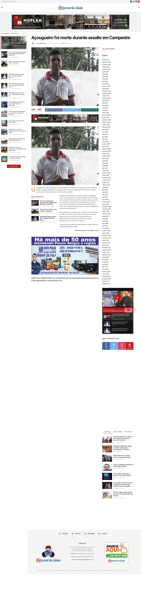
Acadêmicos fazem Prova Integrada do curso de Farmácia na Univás (17, 131)
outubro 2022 (105, 153)
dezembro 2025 (106, 62)
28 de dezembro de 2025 (46, 221)
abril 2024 (105, 110)
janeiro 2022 (105, 175)
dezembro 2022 (106, 148)
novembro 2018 (106, 250)
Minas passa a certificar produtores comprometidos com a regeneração (17, 149)
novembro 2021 (106, 180)
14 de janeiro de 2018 (54, 43)
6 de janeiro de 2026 (45, 213)
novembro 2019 (106, 238)
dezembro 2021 (106, 177)
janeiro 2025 (105, 88)
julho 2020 (105, 218)
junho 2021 (105, 192)
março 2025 (105, 83)
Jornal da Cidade (41, 43)
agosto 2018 (105, 257)
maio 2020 (105, 223)
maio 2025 (105, 79)
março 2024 (105, 112)
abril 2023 (105, 139)
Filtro (24, 33)
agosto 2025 (105, 71)
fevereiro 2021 (106, 201)
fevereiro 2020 (106, 230)
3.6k (55, 221)
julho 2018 (105, 259)
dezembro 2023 (106, 120)
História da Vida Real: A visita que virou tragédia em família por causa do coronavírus (123, 438)
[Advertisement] (118, 377)
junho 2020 (105, 221)
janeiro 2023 (105, 146)
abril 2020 (105, 226)
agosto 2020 (105, 216)
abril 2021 (105, 197)
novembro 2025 (106, 64)
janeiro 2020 (105, 233)
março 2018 (105, 269)
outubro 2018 (105, 252)
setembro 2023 (106, 127)
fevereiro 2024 (106, 115)
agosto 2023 (105, 129)
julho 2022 (105, 161)
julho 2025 (105, 74)
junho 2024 (105, 105)
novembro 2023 (106, 122)
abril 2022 (105, 168)
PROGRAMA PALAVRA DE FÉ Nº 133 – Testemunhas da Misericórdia (17, 104)
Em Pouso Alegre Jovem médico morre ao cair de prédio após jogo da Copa (123, 493)
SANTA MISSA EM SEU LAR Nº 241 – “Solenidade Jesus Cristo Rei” (17, 94)
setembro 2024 (106, 98)
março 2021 (105, 199)
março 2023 (105, 141)
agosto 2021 (105, 187)
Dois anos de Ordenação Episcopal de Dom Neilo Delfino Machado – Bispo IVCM (17, 54)
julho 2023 (105, 132)
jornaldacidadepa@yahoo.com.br (84, 559)
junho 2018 (105, 262)
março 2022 (105, 170)
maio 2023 (105, 136)
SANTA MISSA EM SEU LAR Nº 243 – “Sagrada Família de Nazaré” (16, 76)
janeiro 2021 (105, 204)
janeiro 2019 (105, 245)
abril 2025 (105, 81)
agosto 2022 (105, 158)
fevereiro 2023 (106, 144)
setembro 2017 (106, 283)
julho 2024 (105, 103)
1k (53, 213)
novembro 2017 (106, 279)
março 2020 (105, 228)
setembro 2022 (106, 156)
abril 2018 (105, 266)
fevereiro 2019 (106, 242)
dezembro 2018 (106, 247)
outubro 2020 (105, 211)
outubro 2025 (105, 67)
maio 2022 (105, 165)
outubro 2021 (105, 182)
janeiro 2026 (105, 59)
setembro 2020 (106, 214)
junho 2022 (105, 163)
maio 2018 (105, 264)
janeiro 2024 (105, 117)
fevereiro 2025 (106, 86)
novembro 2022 (106, 151)
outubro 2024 (105, 95)
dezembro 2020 (106, 206)
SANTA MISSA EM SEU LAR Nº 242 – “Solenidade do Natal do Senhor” (16, 85)
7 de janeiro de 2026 (45, 206)
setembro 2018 (106, 254)
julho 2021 (105, 189)
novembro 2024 (106, 93)
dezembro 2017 (106, 276)
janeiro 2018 (105, 274)
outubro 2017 (105, 281)
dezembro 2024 (106, 91)
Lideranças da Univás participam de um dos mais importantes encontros (17, 113)
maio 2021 (105, 194)
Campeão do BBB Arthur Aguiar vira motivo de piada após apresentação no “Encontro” (122, 447)
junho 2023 (105, 134)
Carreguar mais (13, 166)
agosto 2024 (105, 100)
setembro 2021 (106, 185)
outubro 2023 (105, 124)
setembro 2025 (106, 69)
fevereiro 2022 (106, 173)
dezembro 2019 (106, 235)
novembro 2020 (106, 209)
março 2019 (105, 240)
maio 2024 (105, 108)
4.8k (53, 206)
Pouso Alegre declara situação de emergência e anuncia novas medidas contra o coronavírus (123, 484)
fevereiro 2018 (106, 271)
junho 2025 (105, 76)
